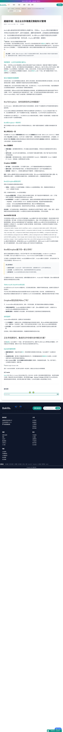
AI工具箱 (39, 464)
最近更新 (4, 440)
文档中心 (4, 442)
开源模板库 (4, 453)
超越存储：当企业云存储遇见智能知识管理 (36, 8)
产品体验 (34, 440)
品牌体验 (34, 438)
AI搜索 (57, 408)
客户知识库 (18, 8)
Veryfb (47, 464)
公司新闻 (34, 424)
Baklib (8, 342)
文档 (29, 4)
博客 (3, 437)
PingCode (35, 464)
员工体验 (34, 444)
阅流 (26, 464)
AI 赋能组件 (4, 455)
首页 (9, 8)
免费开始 (59, 4)
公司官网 (4, 451)
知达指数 (4, 457)
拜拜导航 (43, 464)
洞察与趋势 (4, 435)
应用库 (12, 8)
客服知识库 (24, 8)
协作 (22, 352)
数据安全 (44, 356)
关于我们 (34, 420)
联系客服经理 (7, 424)
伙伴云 (23, 464)
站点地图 (4, 459)
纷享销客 (20, 464)
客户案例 (34, 428)
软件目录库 (11, 464)
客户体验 (34, 442)
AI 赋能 (34, 437)
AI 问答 (3, 444)
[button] (18, 11)
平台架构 (34, 435)
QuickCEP (30, 464)
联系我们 (34, 422)
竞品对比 (34, 426)
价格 (32, 4)
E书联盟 (15, 464)
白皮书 (3, 438)
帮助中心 (43, 43)
